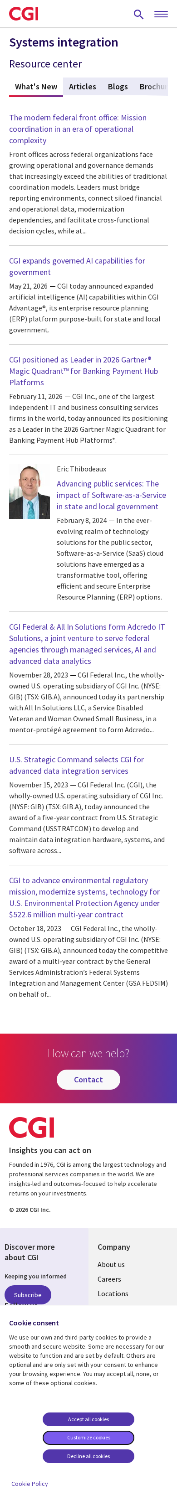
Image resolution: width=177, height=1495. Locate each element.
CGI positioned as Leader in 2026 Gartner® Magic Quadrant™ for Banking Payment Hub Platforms (83, 371)
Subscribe (28, 1295)
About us (111, 1264)
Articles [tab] (82, 86)
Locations (113, 1293)
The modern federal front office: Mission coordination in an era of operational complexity (78, 128)
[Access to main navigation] (161, 14)
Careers (109, 1278)
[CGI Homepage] (23, 13)
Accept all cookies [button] (88, 1419)
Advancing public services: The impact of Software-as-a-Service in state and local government (111, 495)
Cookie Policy (29, 1483)
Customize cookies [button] (88, 1437)
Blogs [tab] (118, 86)
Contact (88, 1079)
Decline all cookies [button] (88, 1456)
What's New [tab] (39, 86)
